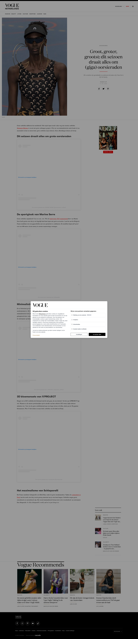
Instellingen (79, 334)
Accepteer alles (97, 334)
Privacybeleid (36, 335)
